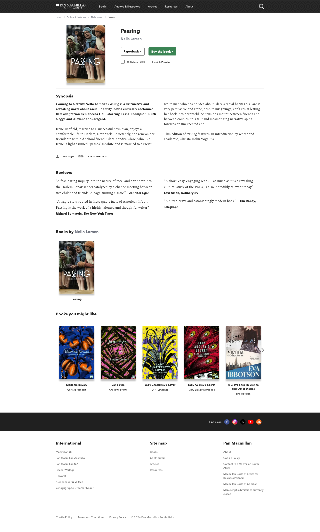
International (68, 443)
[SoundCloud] (259, 422)
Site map (158, 443)
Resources (171, 6)
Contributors (157, 458)
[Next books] (263, 350)
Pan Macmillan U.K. (67, 464)
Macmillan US (64, 452)
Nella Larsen (96, 17)
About (189, 6)
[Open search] (261, 6)
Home (59, 17)
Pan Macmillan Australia (70, 458)
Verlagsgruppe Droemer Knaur (75, 488)
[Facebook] (227, 422)
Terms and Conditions (91, 517)
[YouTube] (251, 422)
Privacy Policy (117, 517)
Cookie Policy (231, 458)
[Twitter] (243, 422)
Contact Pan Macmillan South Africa (241, 466)
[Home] (71, 6)
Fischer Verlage (65, 470)
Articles (152, 6)
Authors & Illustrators (127, 6)
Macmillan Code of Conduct (240, 484)
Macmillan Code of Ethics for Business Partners (240, 476)
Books (102, 6)
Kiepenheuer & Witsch (69, 482)
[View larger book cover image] (85, 54)
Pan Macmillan (237, 443)
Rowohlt (61, 476)
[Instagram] (235, 422)
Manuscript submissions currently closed (243, 492)
